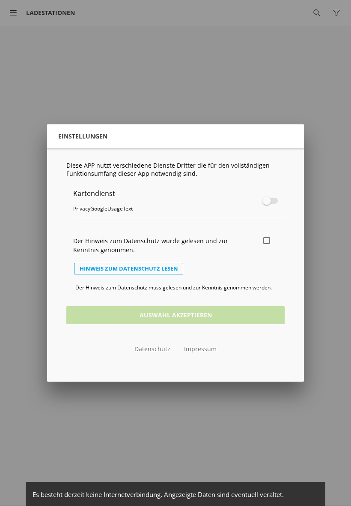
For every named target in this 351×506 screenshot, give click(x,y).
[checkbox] (268, 201)
